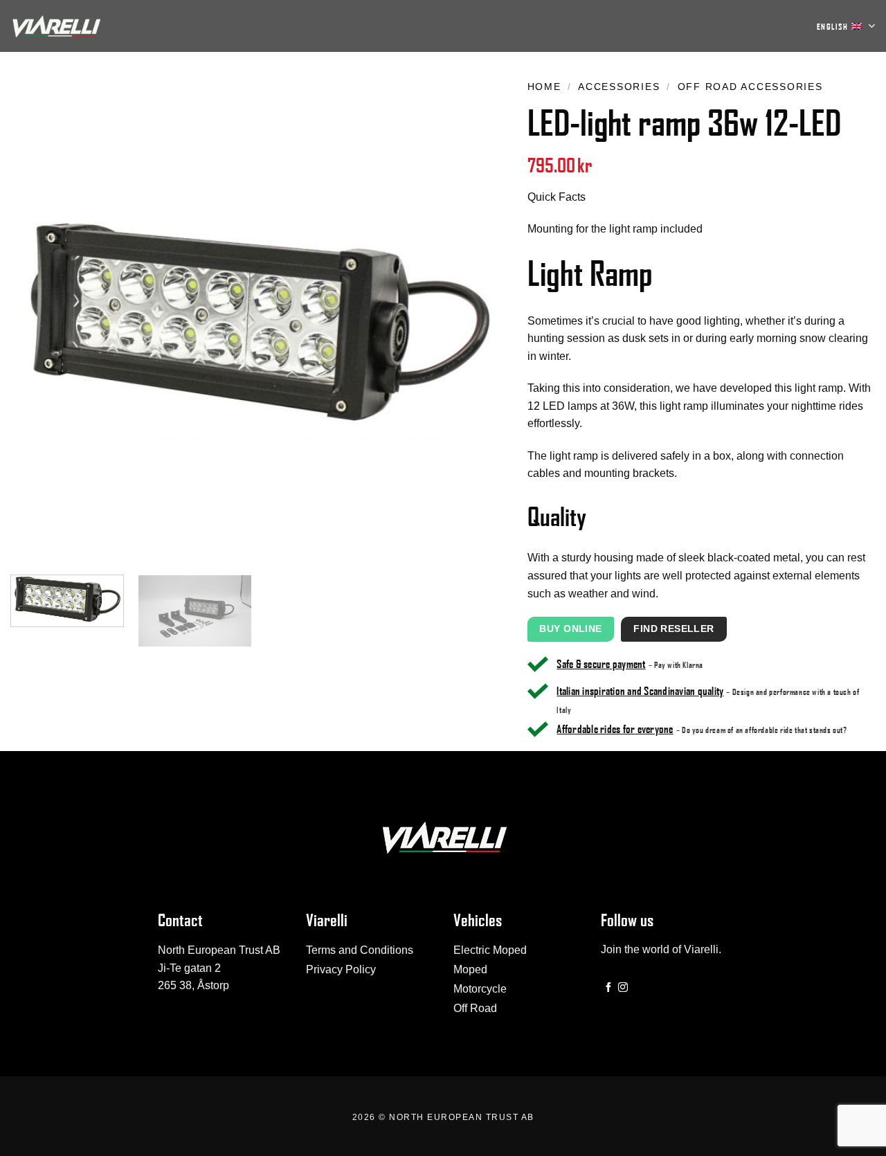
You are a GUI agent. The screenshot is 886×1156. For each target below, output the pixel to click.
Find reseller (673, 628)
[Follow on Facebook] (608, 987)
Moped (470, 969)
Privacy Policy (341, 969)
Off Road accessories (750, 87)
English (833, 26)
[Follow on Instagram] (623, 987)
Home (544, 87)
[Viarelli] (55, 26)
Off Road (475, 1008)
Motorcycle (480, 989)
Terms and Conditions (359, 950)
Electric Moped (490, 950)
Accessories (619, 87)
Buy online (570, 628)
